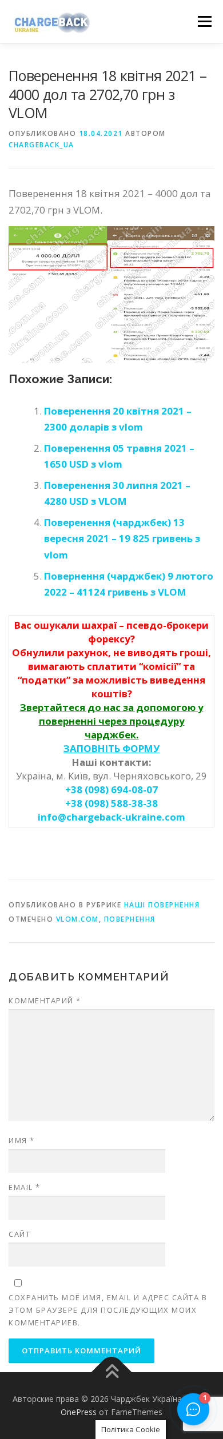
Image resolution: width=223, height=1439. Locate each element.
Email (25, 1187)
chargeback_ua (41, 145)
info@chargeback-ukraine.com (111, 816)
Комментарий (45, 1000)
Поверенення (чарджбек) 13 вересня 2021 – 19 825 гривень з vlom (122, 538)
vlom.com (77, 919)
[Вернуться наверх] (111, 1372)
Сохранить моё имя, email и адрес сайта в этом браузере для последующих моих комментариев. (108, 1310)
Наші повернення (162, 905)
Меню (204, 21)
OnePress (79, 1411)
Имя (22, 1140)
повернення (130, 919)
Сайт (19, 1234)
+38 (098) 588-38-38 (111, 803)
